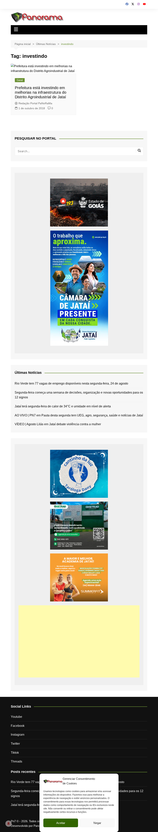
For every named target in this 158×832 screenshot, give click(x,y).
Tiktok (15, 752)
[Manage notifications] (8, 823)
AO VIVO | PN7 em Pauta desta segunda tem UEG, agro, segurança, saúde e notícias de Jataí (79, 415)
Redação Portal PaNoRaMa (35, 103)
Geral (20, 80)
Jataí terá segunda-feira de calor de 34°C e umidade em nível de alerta (63, 406)
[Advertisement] (79, 641)
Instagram (17, 734)
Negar (97, 823)
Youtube (16, 716)
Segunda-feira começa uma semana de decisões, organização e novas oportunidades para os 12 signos (79, 395)
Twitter (15, 743)
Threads (16, 761)
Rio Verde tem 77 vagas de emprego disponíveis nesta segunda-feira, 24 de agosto (71, 383)
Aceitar (60, 823)
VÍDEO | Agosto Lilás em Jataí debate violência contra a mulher (58, 424)
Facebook (17, 725)
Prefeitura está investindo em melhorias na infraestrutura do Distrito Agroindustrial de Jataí (40, 92)
